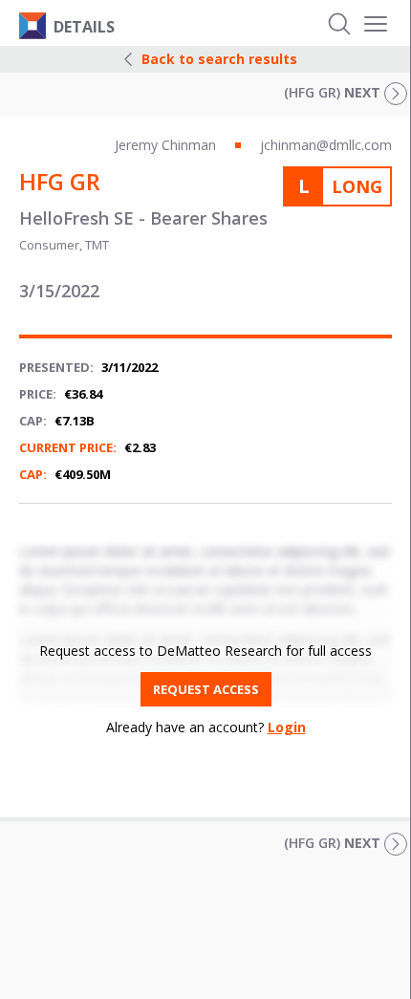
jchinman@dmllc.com (326, 145)
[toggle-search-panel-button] (339, 24)
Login (287, 727)
